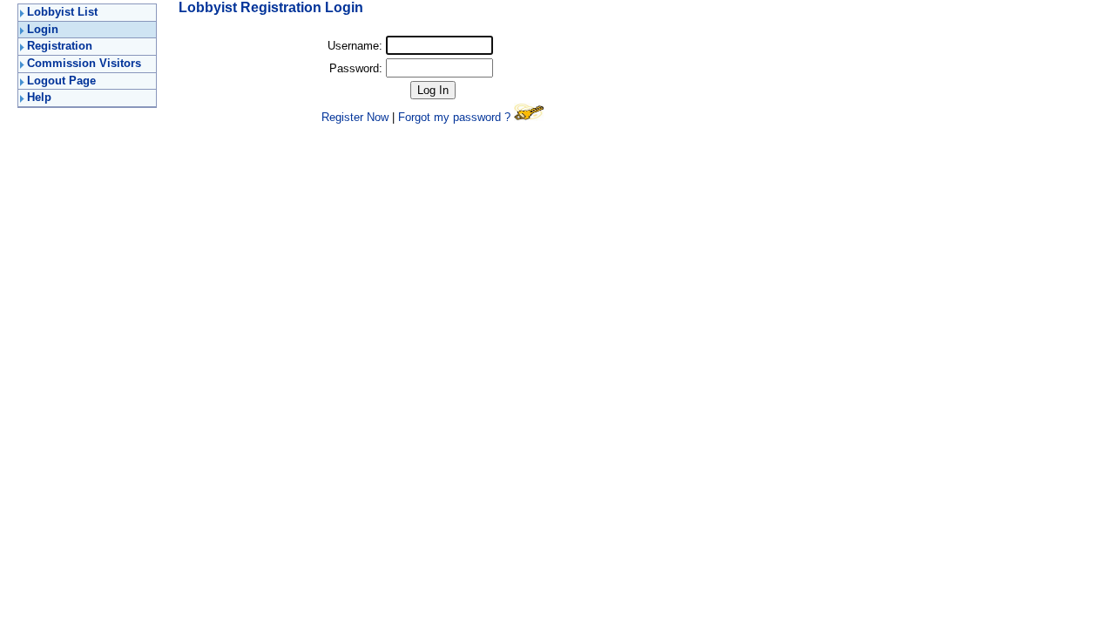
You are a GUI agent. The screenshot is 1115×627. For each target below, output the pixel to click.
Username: (355, 45)
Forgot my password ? (454, 117)
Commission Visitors (84, 63)
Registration (59, 45)
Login (42, 29)
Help (39, 97)
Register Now (355, 117)
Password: (355, 68)
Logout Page (61, 80)
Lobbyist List (62, 11)
